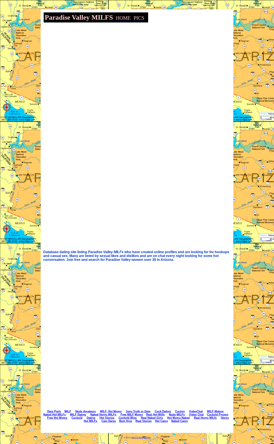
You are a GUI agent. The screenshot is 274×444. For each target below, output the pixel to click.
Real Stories (144, 421)
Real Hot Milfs (155, 414)
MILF (67, 411)
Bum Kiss (125, 421)
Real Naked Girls (152, 417)
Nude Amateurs (85, 411)
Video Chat (196, 414)
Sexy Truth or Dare (138, 411)
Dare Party (54, 411)
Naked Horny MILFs (103, 414)
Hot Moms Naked (178, 417)
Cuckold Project (217, 414)
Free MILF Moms (132, 414)
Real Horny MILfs (205, 417)
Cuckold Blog (128, 417)
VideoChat (196, 411)
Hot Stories (107, 417)
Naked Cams (179, 421)
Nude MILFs (177, 414)
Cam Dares (108, 421)
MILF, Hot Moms (111, 411)
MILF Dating (78, 414)
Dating (91, 417)
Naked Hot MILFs (54, 414)
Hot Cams (161, 421)
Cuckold (76, 417)
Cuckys (180, 411)
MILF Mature (215, 411)
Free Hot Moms (57, 417)
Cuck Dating (163, 411)
